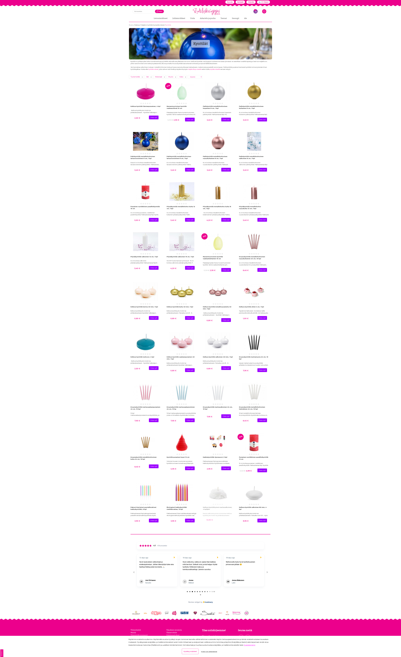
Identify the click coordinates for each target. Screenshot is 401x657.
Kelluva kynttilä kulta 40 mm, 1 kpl (180, 307)
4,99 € (246, 471)
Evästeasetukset (173, 635)
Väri (147, 77)
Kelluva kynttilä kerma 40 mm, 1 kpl (144, 307)
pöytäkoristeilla (215, 69)
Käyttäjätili (240, 2)
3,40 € (173, 220)
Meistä (133, 633)
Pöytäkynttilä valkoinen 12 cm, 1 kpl (144, 256)
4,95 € (173, 469)
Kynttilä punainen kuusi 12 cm (178, 457)
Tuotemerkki (135, 77)
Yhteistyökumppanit (139, 635)
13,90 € (209, 520)
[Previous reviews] (134, 572)
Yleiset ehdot (171, 633)
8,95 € (246, 521)
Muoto (171, 77)
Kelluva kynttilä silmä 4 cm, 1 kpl (251, 307)
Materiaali (158, 77)
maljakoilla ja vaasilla (194, 69)
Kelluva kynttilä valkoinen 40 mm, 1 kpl (218, 357)
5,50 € (137, 220)
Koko (182, 77)
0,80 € (137, 318)
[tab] (187, 591)
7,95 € (245, 371)
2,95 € (173, 120)
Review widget (194, 602)
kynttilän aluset (153, 69)
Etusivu (131, 25)
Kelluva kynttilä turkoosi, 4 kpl (142, 357)
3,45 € (209, 120)
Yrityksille (251, 2)
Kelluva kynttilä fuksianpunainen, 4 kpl (145, 106)
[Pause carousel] (200, 595)
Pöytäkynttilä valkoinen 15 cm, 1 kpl (180, 256)
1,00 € (245, 318)
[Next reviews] (267, 572)
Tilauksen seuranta (174, 630)
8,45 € (246, 270)
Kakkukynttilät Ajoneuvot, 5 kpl (215, 457)
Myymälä (230, 2)
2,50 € (137, 118)
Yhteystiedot (136, 630)
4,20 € (210, 220)
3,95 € (137, 521)
